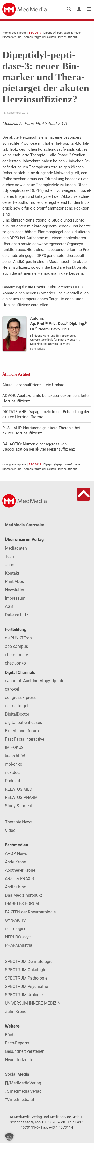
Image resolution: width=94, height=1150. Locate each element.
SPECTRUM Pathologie (26, 978)
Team (10, 556)
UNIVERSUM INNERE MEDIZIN (32, 1003)
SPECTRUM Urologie (24, 994)
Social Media (17, 1074)
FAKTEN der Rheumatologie (30, 911)
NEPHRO (17, 936)
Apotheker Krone (20, 870)
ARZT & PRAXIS (19, 878)
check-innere (16, 654)
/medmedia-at (21, 1099)
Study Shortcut (18, 805)
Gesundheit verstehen (25, 1051)
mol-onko (13, 764)
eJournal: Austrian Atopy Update (34, 680)
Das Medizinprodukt (23, 895)
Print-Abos (14, 581)
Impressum (15, 598)
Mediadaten (16, 548)
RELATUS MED (18, 789)
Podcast (12, 780)
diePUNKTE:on (18, 638)
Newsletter (14, 589)
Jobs (9, 564)
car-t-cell (12, 689)
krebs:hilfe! (15, 755)
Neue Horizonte (19, 1059)
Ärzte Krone (15, 861)
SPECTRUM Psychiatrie (26, 986)
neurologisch (17, 928)
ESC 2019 (35, 32)
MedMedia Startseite (24, 524)
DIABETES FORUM (22, 903)
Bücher (11, 1034)
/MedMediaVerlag (24, 1082)
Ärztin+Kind (15, 886)
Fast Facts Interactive (24, 739)
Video (10, 830)
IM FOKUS (14, 747)
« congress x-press (14, 32)
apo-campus (16, 646)
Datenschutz (16, 614)
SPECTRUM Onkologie (25, 969)
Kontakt (12, 573)
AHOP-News (16, 853)
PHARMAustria (18, 945)
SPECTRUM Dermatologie (28, 961)
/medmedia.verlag (25, 1091)
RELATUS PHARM (21, 797)
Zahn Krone (15, 1011)
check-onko (15, 663)
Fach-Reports (17, 1043)
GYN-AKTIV (15, 920)
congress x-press (20, 697)
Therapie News (18, 822)
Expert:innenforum (22, 730)
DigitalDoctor (17, 714)
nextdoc (12, 772)
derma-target (16, 705)
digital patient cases (23, 722)
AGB (9, 606)
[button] (9, 1137)
